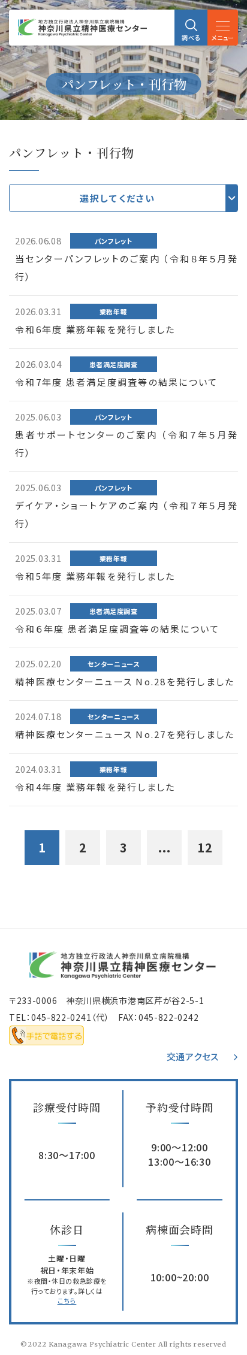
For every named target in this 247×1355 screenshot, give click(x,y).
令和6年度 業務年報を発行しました (95, 329)
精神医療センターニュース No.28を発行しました (124, 681)
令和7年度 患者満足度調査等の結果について (116, 382)
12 (205, 847)
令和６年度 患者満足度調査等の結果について (117, 628)
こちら (67, 1300)
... (164, 847)
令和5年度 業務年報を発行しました (95, 576)
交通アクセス (193, 1056)
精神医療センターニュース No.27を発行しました (124, 734)
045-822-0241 (61, 1017)
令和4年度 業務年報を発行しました (95, 787)
